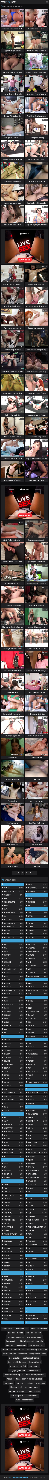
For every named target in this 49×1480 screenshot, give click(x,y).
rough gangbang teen (17, 1370)
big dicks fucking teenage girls (31, 1341)
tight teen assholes (36, 1345)
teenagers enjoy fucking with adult (29, 1379)
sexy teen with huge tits (17, 1391)
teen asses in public (15, 1333)
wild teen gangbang (34, 1337)
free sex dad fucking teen (14, 1375)
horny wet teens (32, 1396)
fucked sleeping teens (24, 1400)
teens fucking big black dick (37, 1349)
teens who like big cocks (17, 1362)
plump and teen (33, 1370)
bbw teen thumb (16, 1387)
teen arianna (8, 1383)
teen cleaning (34, 1366)
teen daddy (23, 1354)
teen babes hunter (32, 1387)
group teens (40, 1383)
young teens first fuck (18, 1366)
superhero (9, 1345)
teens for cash (34, 1391)
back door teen (12, 1341)
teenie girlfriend (35, 1362)
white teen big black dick (35, 1375)
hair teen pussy (17, 1396)
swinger (5, 1349)
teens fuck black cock (39, 1329)
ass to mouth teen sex (31, 1358)
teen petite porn (22, 1329)
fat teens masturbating (15, 1337)
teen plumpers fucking (38, 1354)
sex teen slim (21, 1345)
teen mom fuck (14, 1358)
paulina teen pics (9, 1354)
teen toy (10, 1379)
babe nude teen (7, 1329)
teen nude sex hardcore (24, 1383)
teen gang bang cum (33, 1333)
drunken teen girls (17, 1349)
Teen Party (8, 2)
